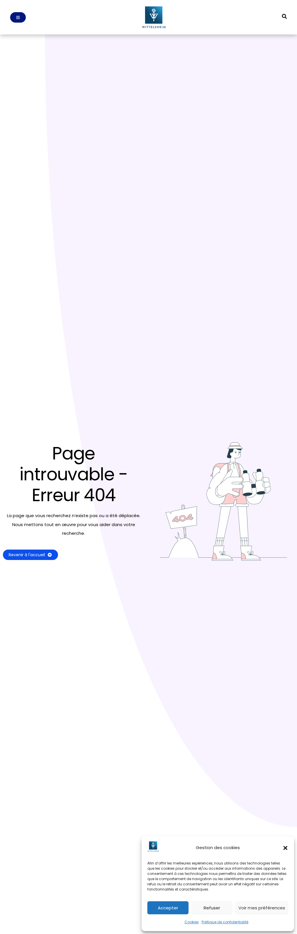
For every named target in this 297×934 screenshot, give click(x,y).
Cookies (191, 922)
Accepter (168, 908)
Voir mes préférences (261, 908)
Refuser (212, 908)
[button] (285, 848)
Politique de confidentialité (225, 922)
